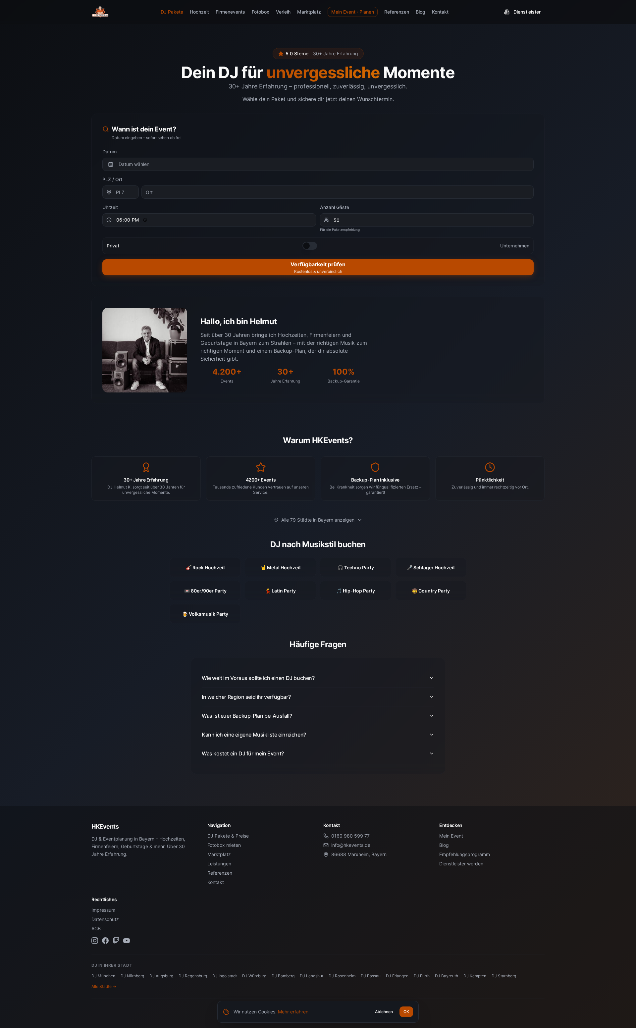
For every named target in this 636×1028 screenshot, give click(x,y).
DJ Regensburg (193, 975)
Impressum (103, 910)
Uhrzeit (110, 207)
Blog (420, 12)
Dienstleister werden (461, 863)
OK (406, 1011)
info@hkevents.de (350, 845)
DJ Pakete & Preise (228, 836)
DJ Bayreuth (446, 975)
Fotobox (260, 12)
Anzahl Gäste (334, 207)
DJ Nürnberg (132, 975)
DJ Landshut (311, 975)
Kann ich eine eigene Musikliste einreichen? (254, 734)
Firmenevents (230, 12)
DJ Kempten (474, 975)
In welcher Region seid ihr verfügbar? (246, 697)
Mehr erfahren (293, 1011)
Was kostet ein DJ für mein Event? (243, 753)
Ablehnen (384, 1011)
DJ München (103, 975)
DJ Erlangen (397, 975)
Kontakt (440, 12)
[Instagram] (94, 940)
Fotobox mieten (224, 845)
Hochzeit (199, 12)
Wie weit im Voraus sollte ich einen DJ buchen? (258, 678)
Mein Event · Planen (352, 12)
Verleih (283, 12)
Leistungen (219, 863)
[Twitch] (116, 940)
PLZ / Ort (112, 179)
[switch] (309, 246)
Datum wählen (134, 164)
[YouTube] (126, 940)
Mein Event (451, 836)
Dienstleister (527, 12)
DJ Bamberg (283, 975)
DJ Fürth (422, 975)
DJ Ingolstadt (224, 975)
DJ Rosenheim (342, 975)
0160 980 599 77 (350, 836)
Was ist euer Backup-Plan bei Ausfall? (247, 715)
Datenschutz (105, 919)
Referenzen (396, 12)
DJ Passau (371, 975)
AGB (96, 928)
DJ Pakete (172, 12)
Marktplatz (309, 12)
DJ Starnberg (504, 975)
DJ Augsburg (161, 975)
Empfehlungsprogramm (464, 854)
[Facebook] (105, 940)
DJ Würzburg (254, 975)
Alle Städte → (103, 986)
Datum (109, 151)
